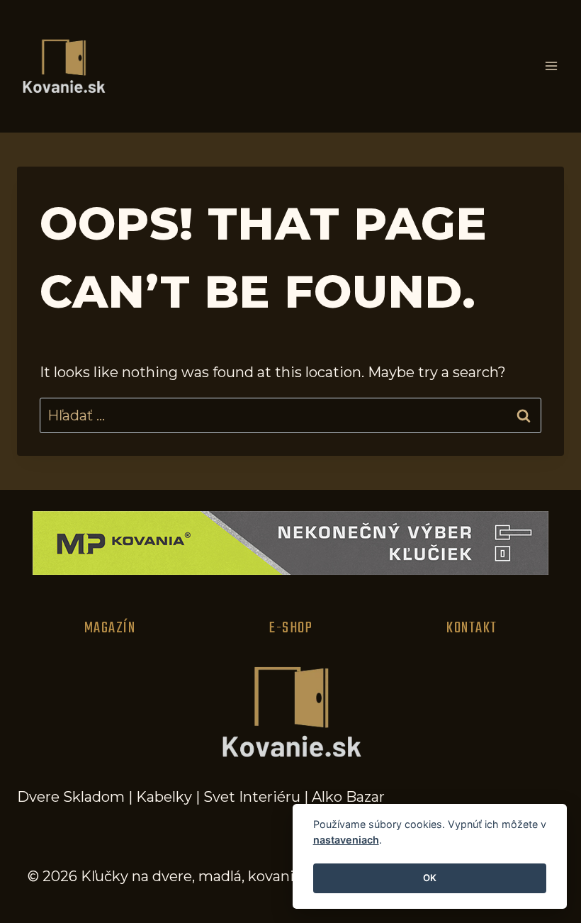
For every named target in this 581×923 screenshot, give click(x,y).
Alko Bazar (348, 796)
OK (429, 877)
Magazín (110, 628)
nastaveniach (346, 840)
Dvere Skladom (71, 796)
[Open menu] (551, 66)
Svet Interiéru (251, 796)
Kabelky (164, 796)
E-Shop (290, 628)
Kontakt (471, 628)
